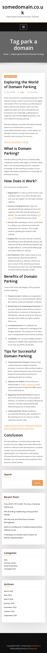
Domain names (10, 76)
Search (8, 474)
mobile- (23, 384)
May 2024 (7, 595)
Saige (22, 92)
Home (5, 54)
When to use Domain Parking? (16, 142)
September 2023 (10, 615)
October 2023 (9, 611)
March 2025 (8, 591)
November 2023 (10, 607)
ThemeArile (32, 648)
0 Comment (33, 92)
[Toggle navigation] (23, 27)
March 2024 (8, 599)
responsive (31, 384)
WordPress (35, 646)
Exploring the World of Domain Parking (27, 54)
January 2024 (9, 603)
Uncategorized (10, 569)
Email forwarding (10, 566)
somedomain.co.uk (22, 10)
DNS (5, 560)
